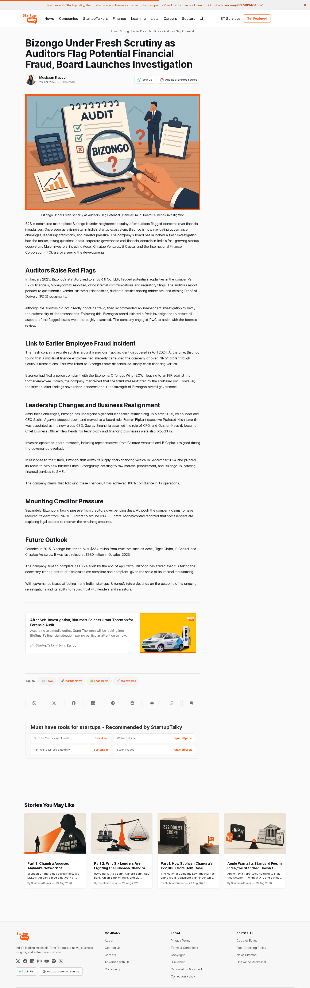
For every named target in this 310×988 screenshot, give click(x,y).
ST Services (231, 18)
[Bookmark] (191, 703)
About (109, 940)
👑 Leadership (99, 680)
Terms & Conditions (184, 947)
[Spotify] (54, 961)
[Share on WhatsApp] (34, 703)
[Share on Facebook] (73, 703)
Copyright (178, 955)
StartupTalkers (95, 18)
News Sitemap (247, 955)
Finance (119, 18)
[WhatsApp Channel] (61, 961)
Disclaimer (178, 962)
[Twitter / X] (18, 961)
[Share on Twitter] (54, 703)
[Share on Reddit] (133, 703)
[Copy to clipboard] (172, 703)
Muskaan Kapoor (53, 77)
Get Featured (257, 18)
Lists (155, 18)
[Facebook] (25, 961)
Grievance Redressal (251, 962)
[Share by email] (152, 703)
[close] (305, 5)
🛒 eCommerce (126, 680)
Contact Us (112, 947)
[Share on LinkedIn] (93, 703)
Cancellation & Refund (186, 969)
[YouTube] (46, 961)
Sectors (188, 18)
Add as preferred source (181, 79)
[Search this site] (201, 18)
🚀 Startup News (71, 680)
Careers (170, 18)
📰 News (47, 680)
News (49, 18)
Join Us (147, 79)
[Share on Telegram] (113, 703)
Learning (138, 18)
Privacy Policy (180, 940)
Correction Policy (183, 976)
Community (112, 969)
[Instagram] (39, 961)
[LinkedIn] (32, 961)
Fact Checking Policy (251, 947)
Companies (68, 18)
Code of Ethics (247, 940)
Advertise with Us (117, 962)
